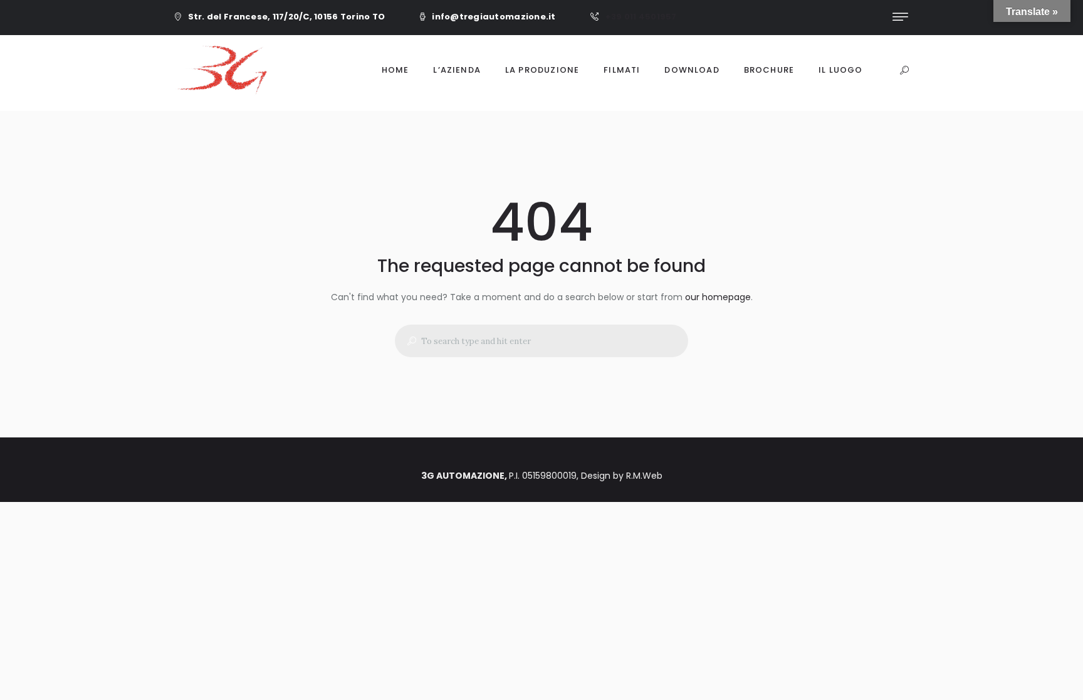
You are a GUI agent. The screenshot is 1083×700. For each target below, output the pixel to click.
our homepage (718, 297)
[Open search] (904, 71)
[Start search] (407, 340)
